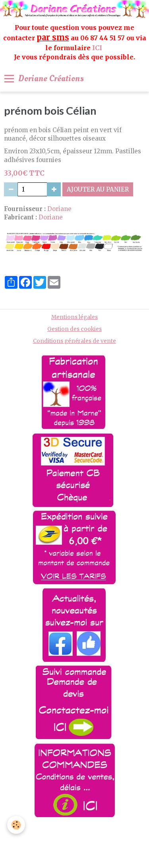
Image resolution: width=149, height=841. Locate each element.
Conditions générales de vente (74, 341)
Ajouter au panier (98, 189)
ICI (98, 48)
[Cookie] (16, 825)
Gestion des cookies (74, 329)
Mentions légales (74, 317)
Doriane (59, 209)
